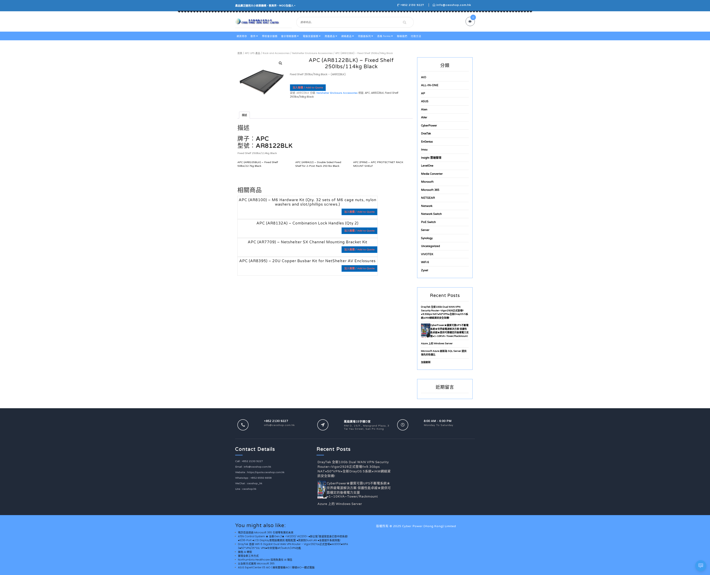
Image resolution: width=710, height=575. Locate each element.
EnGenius (427, 141)
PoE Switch (428, 222)
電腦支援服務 (310, 36)
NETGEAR (428, 197)
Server (425, 230)
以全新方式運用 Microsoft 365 (256, 563)
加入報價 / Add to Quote (308, 87)
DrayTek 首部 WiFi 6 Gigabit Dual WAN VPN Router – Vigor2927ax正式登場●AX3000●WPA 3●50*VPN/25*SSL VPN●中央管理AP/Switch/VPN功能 (293, 546)
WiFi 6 (425, 262)
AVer (424, 117)
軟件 (253, 36)
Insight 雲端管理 (431, 157)
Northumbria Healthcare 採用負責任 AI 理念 (265, 560)
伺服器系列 (364, 36)
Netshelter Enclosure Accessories (312, 53)
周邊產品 (330, 36)
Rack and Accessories (276, 53)
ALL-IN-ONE (429, 85)
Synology (427, 238)
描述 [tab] (244, 115)
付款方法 (416, 36)
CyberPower (429, 125)
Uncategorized (430, 246)
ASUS (424, 101)
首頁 (239, 53)
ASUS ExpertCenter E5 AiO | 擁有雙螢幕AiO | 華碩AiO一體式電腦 (276, 567)
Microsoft (427, 181)
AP (423, 93)
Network (426, 206)
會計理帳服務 (289, 36)
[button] (280, 63)
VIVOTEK (427, 254)
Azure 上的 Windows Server (437, 343)
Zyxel (424, 270)
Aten (424, 109)
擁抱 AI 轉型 (245, 552)
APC (367, 93)
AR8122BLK (377, 93)
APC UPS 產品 (252, 53)
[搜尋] (404, 22)
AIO (423, 77)
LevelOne (427, 165)
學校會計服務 (270, 36)
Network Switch (431, 214)
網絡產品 (346, 36)
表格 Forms (384, 36)
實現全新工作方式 (248, 556)
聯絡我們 (402, 36)
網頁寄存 (242, 36)
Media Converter (432, 173)
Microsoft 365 (430, 190)
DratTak (426, 133)
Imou (424, 149)
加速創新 (426, 362)
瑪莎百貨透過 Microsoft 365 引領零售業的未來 (265, 532)
